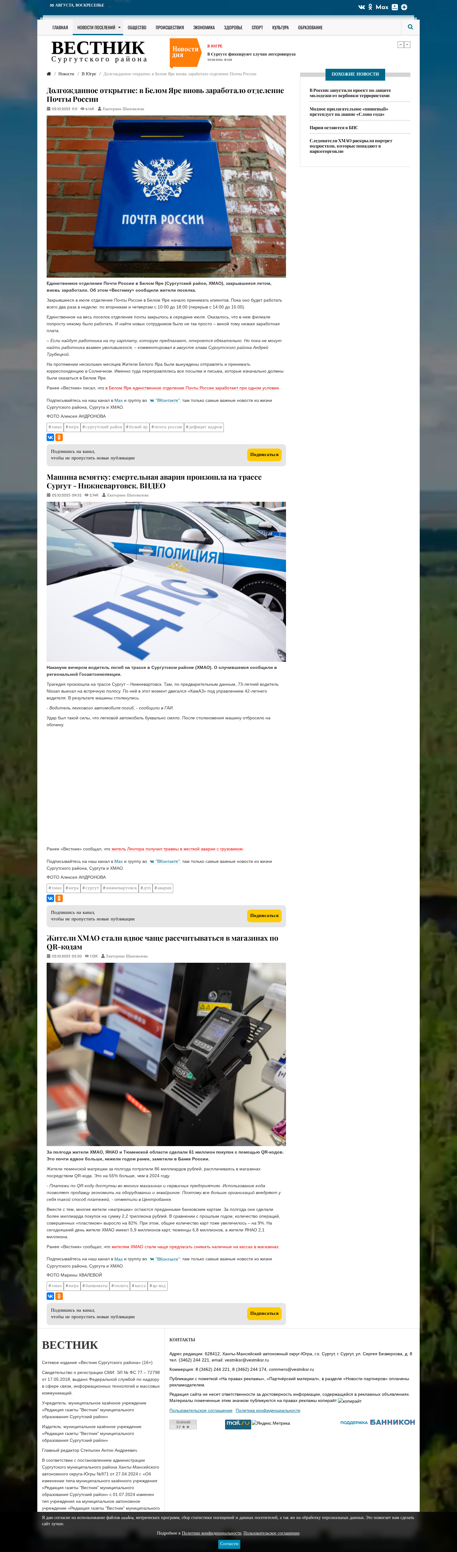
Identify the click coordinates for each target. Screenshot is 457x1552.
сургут (92, 888)
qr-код (159, 1286)
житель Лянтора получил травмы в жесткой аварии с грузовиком (177, 848)
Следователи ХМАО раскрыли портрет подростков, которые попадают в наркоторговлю (351, 146)
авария (164, 888)
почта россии (168, 427)
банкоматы (96, 1286)
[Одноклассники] (59, 437)
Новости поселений (96, 27)
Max (382, 7)
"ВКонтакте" (168, 400)
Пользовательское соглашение (201, 1410)
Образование (310, 27)
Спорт (257, 27)
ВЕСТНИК (98, 49)
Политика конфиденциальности (268, 1410)
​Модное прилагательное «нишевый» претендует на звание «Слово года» (349, 111)
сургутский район (103, 427)
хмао (57, 427)
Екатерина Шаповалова (123, 109)
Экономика (204, 27)
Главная (60, 27)
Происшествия (170, 27)
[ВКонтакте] (50, 437)
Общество (137, 27)
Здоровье (233, 27)
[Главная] (49, 74)
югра (74, 427)
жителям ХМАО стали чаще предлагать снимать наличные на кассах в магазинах (195, 1246)
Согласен (229, 1544)
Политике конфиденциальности (212, 1533)
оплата (121, 1286)
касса (140, 1286)
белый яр (138, 427)
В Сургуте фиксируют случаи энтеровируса (251, 51)
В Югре (215, 44)
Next (407, 44)
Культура (280, 27)
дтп (147, 888)
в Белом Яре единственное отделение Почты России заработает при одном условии (192, 387)
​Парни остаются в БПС (334, 127)
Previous (401, 44)
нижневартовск (121, 888)
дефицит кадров (205, 427)
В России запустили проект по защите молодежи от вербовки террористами (350, 92)
